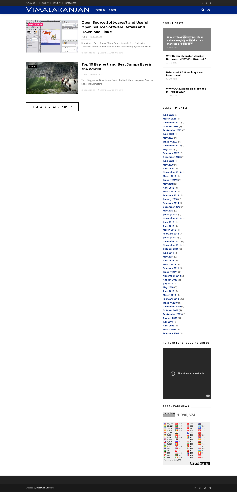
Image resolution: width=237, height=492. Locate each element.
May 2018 (168, 183)
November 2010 (172, 275)
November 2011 (172, 245)
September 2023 (172, 130)
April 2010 (168, 291)
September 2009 (172, 314)
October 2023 (170, 126)
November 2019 (172, 172)
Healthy (56, 3)
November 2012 (172, 218)
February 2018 (171, 195)
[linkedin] (200, 488)
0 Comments (89, 53)
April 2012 (168, 226)
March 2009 (169, 329)
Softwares (35, 25)
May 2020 (168, 164)
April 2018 (168, 187)
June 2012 (168, 222)
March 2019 (169, 176)
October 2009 (170, 310)
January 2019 (170, 180)
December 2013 (172, 206)
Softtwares (70, 3)
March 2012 (169, 229)
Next (64, 106)
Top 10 (32, 66)
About (112, 10)
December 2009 (172, 306)
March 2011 (169, 264)
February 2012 (171, 233)
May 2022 (168, 149)
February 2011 (171, 268)
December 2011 (172, 241)
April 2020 (168, 168)
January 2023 (170, 141)
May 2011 (168, 256)
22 (54, 107)
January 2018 (170, 199)
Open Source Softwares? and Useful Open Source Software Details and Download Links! (114, 27)
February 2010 (171, 298)
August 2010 (170, 279)
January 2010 (170, 302)
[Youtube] (210, 3)
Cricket (45, 3)
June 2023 (168, 133)
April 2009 (168, 325)
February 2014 (171, 203)
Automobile (31, 3)
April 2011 (168, 260)
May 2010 (168, 287)
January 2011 (170, 271)
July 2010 (168, 283)
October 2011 (170, 248)
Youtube (100, 10)
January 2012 (170, 237)
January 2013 (170, 214)
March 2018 (169, 191)
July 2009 (168, 321)
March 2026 (169, 118)
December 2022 (172, 145)
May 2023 (168, 137)
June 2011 (168, 252)
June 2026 (168, 114)
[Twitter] (206, 3)
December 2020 (172, 156)
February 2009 (171, 333)
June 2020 (168, 160)
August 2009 (170, 318)
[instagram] (202, 3)
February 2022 (171, 153)
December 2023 (172, 122)
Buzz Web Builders (45, 487)
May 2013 (168, 210)
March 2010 (169, 294)
